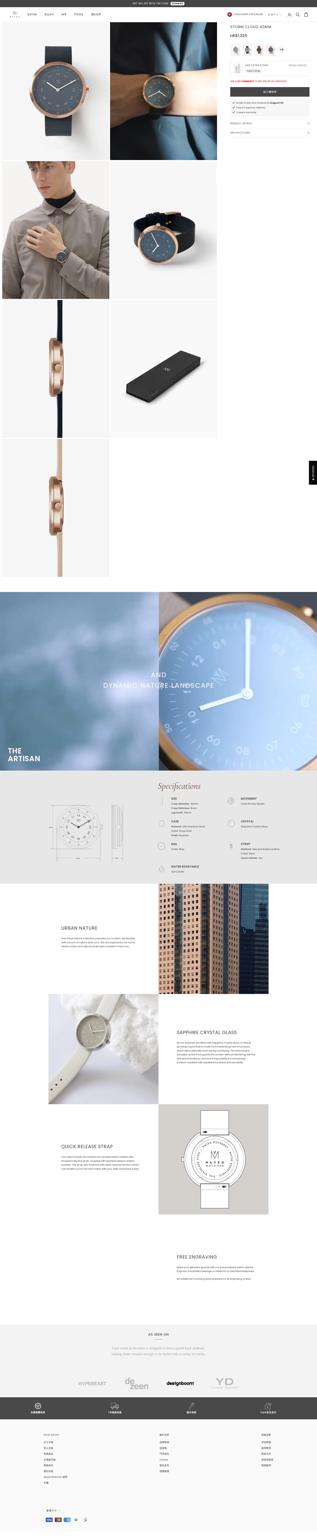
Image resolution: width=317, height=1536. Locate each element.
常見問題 (266, 1442)
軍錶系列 (48, 1465)
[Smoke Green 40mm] (235, 49)
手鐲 (46, 1483)
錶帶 (64, 14)
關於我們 (96, 14)
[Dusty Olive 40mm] (259, 49)
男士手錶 (48, 1448)
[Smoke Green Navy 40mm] (247, 49)
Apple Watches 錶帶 (55, 1477)
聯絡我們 (266, 1465)
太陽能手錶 (50, 1459)
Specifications (240, 132)
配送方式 (266, 1454)
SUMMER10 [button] (177, 3)
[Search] (298, 14)
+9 (282, 50)
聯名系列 (164, 1465)
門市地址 (79, 14)
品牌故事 (164, 1442)
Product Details (241, 123)
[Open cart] (306, 14)
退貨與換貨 (267, 1459)
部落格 (163, 1448)
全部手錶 (32, 14)
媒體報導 (164, 1471)
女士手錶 (48, 1442)
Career (164, 1459)
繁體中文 (273, 14)
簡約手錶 (48, 1471)
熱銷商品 (48, 1454)
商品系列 (49, 14)
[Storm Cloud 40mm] (270, 49)
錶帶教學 (266, 1448)
